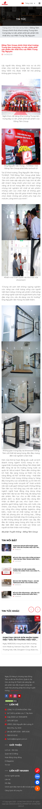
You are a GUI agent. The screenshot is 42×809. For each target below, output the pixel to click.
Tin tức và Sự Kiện (20, 28)
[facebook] (37, 782)
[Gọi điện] (37, 770)
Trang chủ (6, 28)
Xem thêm (15, 691)
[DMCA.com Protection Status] (11, 701)
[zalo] (37, 776)
